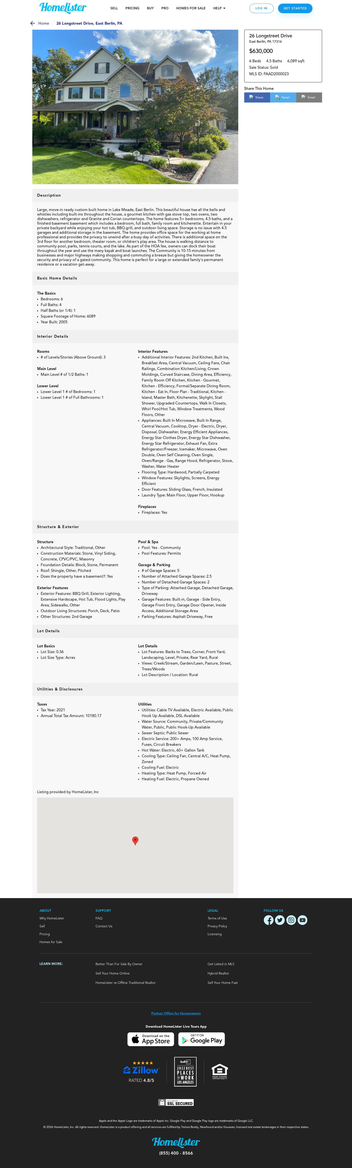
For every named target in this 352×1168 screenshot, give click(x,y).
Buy (150, 8)
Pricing (132, 8)
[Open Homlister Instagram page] (291, 921)
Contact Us (104, 926)
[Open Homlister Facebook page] (269, 921)
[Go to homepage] (63, 8)
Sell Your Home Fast (223, 983)
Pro (165, 8)
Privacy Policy (217, 926)
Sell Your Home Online (113, 973)
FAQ (99, 918)
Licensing (215, 934)
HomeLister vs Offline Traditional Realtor (126, 983)
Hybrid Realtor (218, 973)
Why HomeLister (52, 918)
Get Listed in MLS (221, 964)
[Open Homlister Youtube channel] (302, 921)
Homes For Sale (191, 8)
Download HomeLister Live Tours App (176, 1027)
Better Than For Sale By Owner (119, 964)
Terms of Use (217, 918)
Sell (114, 8)
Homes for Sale (51, 942)
